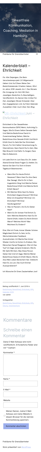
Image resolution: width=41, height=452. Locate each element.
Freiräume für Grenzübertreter (16, 54)
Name (6, 379)
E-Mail (6, 389)
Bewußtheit (16, 289)
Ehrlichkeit (25, 289)
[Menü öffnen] (37, 54)
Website (6, 400)
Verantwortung (14, 306)
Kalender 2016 (8, 292)
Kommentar (9, 352)
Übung (5, 306)
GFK (31, 289)
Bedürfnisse (7, 289)
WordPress (26, 447)
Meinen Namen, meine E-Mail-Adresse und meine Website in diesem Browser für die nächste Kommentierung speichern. (19, 415)
